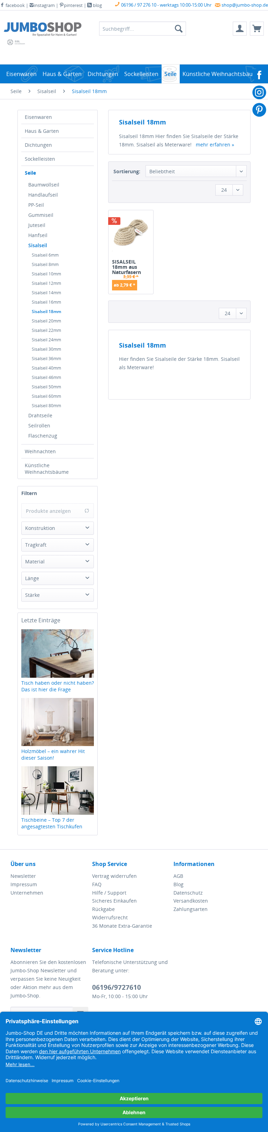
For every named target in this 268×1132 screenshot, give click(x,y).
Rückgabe (103, 909)
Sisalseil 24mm (46, 340)
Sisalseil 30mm (46, 349)
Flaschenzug (42, 435)
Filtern (29, 493)
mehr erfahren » (215, 144)
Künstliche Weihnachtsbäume (47, 468)
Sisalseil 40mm (46, 368)
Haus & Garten (42, 131)
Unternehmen (26, 892)
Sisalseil (37, 245)
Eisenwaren (38, 117)
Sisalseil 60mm (46, 396)
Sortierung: (126, 171)
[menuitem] (240, 29)
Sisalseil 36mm (46, 359)
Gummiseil (40, 215)
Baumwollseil (43, 184)
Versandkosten (190, 900)
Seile (30, 172)
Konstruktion (40, 528)
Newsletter (23, 876)
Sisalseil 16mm (46, 302)
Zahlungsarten (190, 909)
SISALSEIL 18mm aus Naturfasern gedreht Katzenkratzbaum (131, 267)
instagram (44, 5)
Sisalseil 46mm (46, 377)
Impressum (23, 884)
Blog (178, 884)
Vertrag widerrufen (114, 876)
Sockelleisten (40, 158)
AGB (178, 876)
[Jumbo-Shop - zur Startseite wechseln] (42, 30)
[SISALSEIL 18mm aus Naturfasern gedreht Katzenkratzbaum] (131, 235)
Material (35, 561)
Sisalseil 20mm (46, 321)
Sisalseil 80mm (46, 406)
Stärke (32, 595)
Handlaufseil (43, 194)
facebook (15, 5)
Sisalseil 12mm (46, 283)
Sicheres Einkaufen (114, 900)
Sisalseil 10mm (46, 274)
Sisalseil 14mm (46, 293)
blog (97, 5)
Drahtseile (40, 415)
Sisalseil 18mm (46, 311)
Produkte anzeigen (48, 511)
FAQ (97, 884)
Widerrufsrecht (110, 917)
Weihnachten (40, 451)
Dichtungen (38, 145)
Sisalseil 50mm (46, 387)
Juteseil (36, 225)
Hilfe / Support (109, 892)
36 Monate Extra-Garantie (122, 925)
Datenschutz (188, 892)
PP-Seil (36, 205)
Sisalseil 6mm (45, 255)
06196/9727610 (116, 987)
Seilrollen (39, 425)
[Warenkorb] (257, 29)
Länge (32, 578)
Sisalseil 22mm (46, 330)
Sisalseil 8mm (45, 264)
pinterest (73, 5)
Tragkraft (35, 544)
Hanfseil (37, 235)
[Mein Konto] (240, 29)
